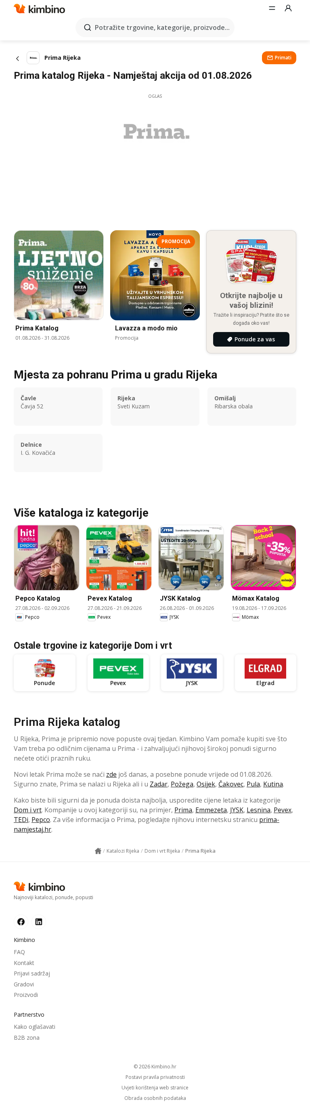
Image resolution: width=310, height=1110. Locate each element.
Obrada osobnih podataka (155, 1098)
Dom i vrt (28, 809)
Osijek (206, 784)
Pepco (40, 819)
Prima (183, 809)
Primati (283, 57)
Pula (253, 784)
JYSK (236, 809)
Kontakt (24, 963)
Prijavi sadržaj (32, 973)
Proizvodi (26, 995)
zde (111, 774)
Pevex (282, 809)
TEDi (21, 819)
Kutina (273, 784)
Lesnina (258, 809)
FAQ (19, 952)
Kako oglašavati (34, 1026)
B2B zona (27, 1037)
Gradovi (24, 984)
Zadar (159, 784)
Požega (182, 784)
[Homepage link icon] (98, 851)
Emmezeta (211, 809)
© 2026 (155, 1066)
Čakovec (230, 784)
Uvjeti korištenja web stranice (155, 1088)
